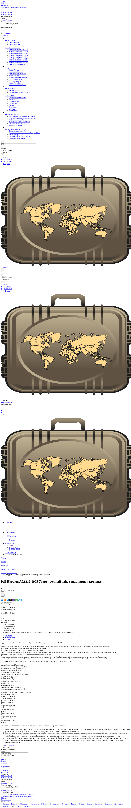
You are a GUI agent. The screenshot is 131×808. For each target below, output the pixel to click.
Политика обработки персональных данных (16, 796)
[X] (10, 600)
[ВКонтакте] (2, 600)
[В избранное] (2, 592)
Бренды (3, 761)
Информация (5, 766)
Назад (12, 545)
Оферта (3, 798)
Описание (8, 636)
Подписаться (6, 753)
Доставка (8, 639)
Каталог (3, 759)
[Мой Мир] (8, 600)
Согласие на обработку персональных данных (17, 794)
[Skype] (19, 600)
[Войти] (2, 408)
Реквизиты (4, 770)
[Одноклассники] (5, 600)
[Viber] (13, 600)
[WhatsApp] (16, 600)
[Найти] (2, 154)
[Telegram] (22, 600)
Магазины (4, 772)
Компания (4, 763)
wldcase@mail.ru (6, 20)
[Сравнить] (3, 595)
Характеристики (10, 637)
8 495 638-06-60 (6, 12)
